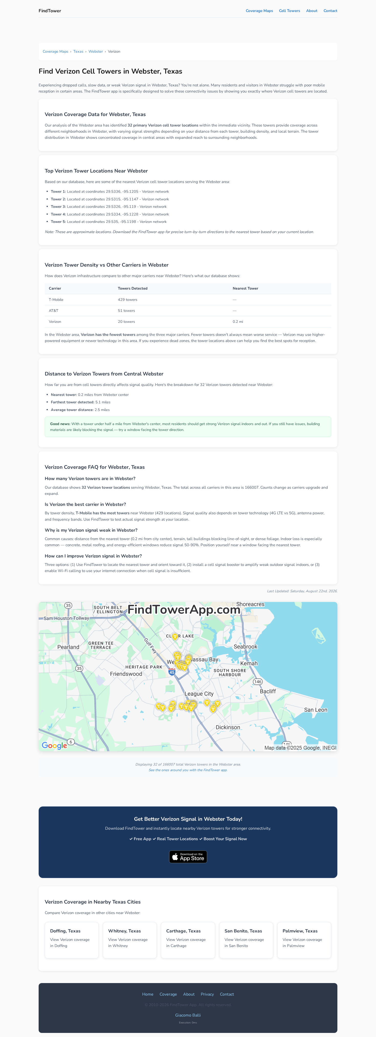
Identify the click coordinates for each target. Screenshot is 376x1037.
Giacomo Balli (188, 1015)
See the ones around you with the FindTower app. (188, 770)
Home (147, 994)
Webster (96, 51)
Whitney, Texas (124, 931)
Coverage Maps (259, 10)
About (311, 10)
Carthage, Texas (183, 931)
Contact (330, 10)
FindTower (50, 11)
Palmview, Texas (300, 931)
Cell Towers (289, 10)
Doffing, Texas (65, 931)
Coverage (168, 994)
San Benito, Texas (243, 931)
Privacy (207, 994)
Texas (78, 51)
